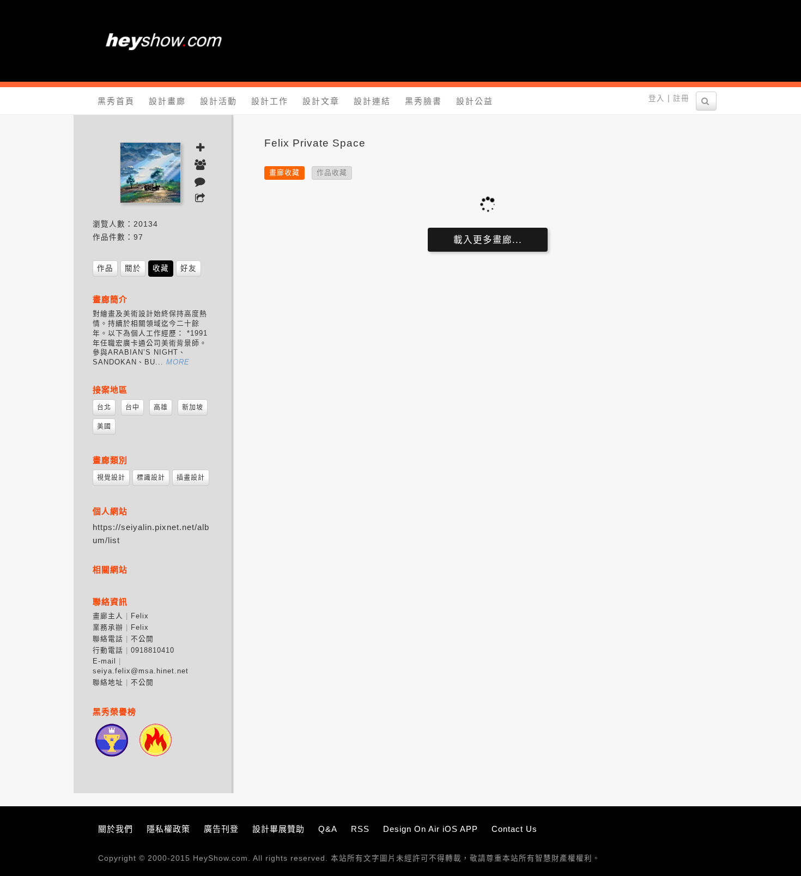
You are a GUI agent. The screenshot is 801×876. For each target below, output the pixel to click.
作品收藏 (332, 172)
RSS (360, 829)
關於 (133, 268)
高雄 (161, 407)
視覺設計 (111, 478)
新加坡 (192, 407)
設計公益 (474, 101)
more (178, 362)
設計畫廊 (167, 101)
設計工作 (269, 101)
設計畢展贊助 (278, 829)
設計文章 (320, 101)
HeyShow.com (220, 858)
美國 (104, 426)
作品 (105, 268)
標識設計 (151, 478)
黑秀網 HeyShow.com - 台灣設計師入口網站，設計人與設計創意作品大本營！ (163, 40)
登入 (656, 98)
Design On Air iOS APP (430, 829)
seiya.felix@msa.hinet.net (141, 671)
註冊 (681, 98)
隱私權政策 (168, 829)
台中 (132, 407)
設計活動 (218, 101)
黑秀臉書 (423, 101)
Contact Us (514, 829)
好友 (188, 268)
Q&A (327, 829)
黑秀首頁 (116, 101)
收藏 (161, 268)
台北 (104, 407)
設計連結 (372, 101)
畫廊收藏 (284, 172)
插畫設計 (191, 478)
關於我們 (115, 829)
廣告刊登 (221, 829)
